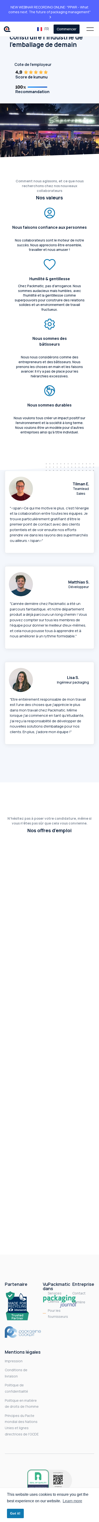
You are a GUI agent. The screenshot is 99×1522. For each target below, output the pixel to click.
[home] (8, 29)
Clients (53, 1301)
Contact (79, 1293)
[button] (43, 29)
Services (55, 1293)
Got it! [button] (15, 1513)
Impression (14, 1361)
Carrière (78, 1302)
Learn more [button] (72, 1501)
